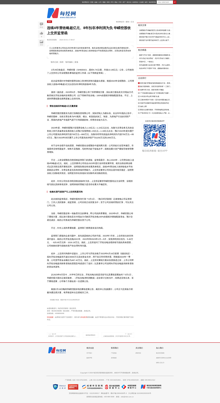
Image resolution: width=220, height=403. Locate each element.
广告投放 (114, 353)
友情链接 (114, 358)
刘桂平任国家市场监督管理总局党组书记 (154, 103)
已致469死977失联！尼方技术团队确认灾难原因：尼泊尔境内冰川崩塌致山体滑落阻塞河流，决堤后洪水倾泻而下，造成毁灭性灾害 (155, 100)
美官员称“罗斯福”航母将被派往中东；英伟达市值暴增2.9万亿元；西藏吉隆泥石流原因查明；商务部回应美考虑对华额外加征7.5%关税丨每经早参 (156, 83)
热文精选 (142, 50)
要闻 (49, 21)
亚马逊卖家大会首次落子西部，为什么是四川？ (154, 65)
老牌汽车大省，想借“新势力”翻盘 (152, 90)
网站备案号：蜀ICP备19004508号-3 (114, 393)
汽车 (120, 2)
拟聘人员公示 (160, 362)
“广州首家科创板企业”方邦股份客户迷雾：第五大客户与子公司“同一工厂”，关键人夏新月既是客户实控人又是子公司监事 (156, 93)
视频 (104, 2)
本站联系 (84, 317)
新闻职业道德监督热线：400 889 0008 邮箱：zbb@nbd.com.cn (110, 397)
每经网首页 (85, 2)
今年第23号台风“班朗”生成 (149, 96)
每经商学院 (152, 2)
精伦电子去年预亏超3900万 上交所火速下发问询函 (155, 40)
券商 (108, 2)
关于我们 (89, 353)
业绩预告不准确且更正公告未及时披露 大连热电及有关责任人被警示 (155, 30)
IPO (112, 2)
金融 (95, 2)
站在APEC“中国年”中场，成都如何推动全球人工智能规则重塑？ (154, 68)
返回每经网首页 (90, 335)
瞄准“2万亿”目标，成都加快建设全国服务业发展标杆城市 (155, 55)
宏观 (91, 2)
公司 (100, 2)
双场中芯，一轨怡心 (146, 61)
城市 (146, 2)
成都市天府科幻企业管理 (163, 358)
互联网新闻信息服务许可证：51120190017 (84, 393)
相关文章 (142, 25)
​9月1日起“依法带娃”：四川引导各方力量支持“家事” (155, 58)
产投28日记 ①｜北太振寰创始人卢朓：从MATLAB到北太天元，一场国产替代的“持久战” (155, 113)
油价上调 (143, 106)
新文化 (129, 2)
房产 (124, 2)
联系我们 (114, 348)
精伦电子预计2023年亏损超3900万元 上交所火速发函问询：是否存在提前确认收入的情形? (155, 37)
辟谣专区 (138, 353)
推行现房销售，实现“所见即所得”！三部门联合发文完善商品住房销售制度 (156, 86)
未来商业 (135, 2)
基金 (116, 2)
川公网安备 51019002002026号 (139, 393)
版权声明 (89, 358)
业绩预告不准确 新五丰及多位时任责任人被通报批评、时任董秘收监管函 (155, 33)
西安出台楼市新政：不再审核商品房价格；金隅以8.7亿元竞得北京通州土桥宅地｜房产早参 (155, 109)
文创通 (141, 2)
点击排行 (142, 78)
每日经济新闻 (160, 353)
